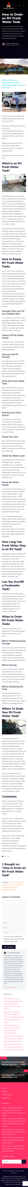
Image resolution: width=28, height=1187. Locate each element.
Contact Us (6, 1098)
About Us (5, 1091)
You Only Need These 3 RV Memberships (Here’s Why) (13, 1063)
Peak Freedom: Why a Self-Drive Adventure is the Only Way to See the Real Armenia (14, 1046)
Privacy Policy (6, 1095)
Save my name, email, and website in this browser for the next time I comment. (14, 939)
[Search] (24, 1162)
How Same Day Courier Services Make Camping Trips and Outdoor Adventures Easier (14, 1131)
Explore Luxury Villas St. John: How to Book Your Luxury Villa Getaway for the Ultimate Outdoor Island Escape (14, 1017)
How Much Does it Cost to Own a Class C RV (13, 1076)
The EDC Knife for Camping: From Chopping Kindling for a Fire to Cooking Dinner (13, 1038)
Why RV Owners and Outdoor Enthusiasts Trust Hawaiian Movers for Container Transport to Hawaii (13, 1004)
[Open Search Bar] (20, 5)
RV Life (6, 856)
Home (4, 1088)
